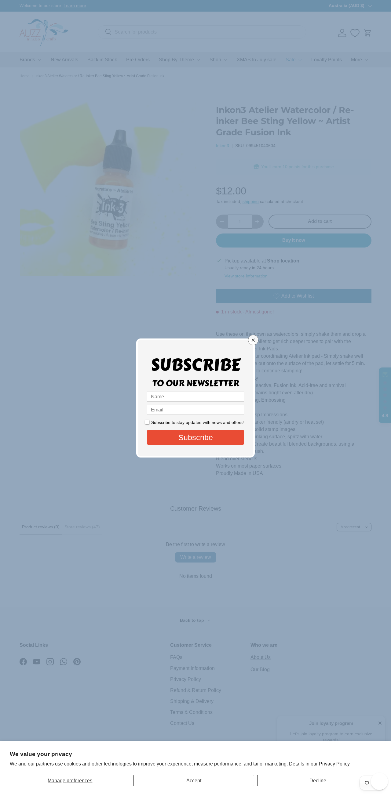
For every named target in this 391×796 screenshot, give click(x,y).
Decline (317, 780)
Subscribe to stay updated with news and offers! (197, 422)
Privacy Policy (334, 763)
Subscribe (195, 437)
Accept (193, 780)
